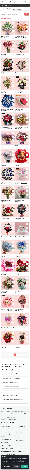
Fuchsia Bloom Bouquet (6, 273)
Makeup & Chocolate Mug (21, 327)
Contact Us (4, 429)
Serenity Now (18, 291)
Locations (3, 432)
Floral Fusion (4, 291)
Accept (24, 466)
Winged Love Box (19, 91)
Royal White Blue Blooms (6, 182)
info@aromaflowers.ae (11, 419)
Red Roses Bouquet (19, 218)
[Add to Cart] (13, 31)
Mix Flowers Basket (5, 218)
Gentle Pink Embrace (19, 309)
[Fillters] (26, 14)
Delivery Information (6, 439)
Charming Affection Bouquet (7, 236)
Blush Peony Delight (19, 109)
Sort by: (9, 9)
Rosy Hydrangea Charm (6, 309)
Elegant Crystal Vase (19, 72)
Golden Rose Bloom (5, 346)
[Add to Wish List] (13, 23)
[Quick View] (13, 27)
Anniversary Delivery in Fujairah (11, 395)
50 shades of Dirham (20, 255)
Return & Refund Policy (7, 448)
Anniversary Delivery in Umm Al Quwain (13, 399)
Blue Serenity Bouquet (6, 255)
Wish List (18, 435)
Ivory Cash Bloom (5, 36)
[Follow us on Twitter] (4, 423)
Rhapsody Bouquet (19, 54)
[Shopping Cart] (25, 2)
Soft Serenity (18, 145)
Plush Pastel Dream (5, 145)
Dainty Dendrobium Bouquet (7, 327)
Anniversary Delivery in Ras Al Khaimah (13, 391)
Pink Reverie (3, 54)
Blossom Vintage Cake (20, 236)
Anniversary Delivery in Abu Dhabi (11, 378)
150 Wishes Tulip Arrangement (22, 127)
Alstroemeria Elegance (6, 200)
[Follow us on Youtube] (13, 423)
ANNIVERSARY (8, 5)
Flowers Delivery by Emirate (9, 370)
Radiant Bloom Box (19, 36)
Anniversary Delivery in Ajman (10, 386)
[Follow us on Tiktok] (10, 423)
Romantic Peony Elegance (21, 182)
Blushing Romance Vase (6, 91)
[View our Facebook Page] (1, 423)
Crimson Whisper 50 (5, 127)
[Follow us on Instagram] (7, 423)
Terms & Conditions (6, 445)
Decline (16, 466)
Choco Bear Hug (19, 164)
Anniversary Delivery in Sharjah (11, 382)
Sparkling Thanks (5, 164)
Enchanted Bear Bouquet (20, 346)
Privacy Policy (7, 466)
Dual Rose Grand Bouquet (7, 109)
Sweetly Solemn (4, 72)
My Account (19, 429)
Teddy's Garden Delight (20, 273)
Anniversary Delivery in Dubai (10, 374)
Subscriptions (19, 440)
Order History (19, 432)
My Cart (18, 438)
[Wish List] (23, 2)
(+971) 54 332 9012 (10, 418)
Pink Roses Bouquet (19, 200)
